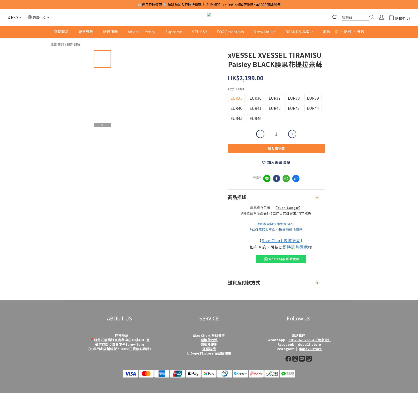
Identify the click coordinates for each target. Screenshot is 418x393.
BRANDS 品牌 (297, 31)
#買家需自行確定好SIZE (276, 224)
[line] (266, 178)
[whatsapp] (286, 178)
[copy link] (295, 178)
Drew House (265, 31)
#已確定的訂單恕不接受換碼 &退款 (276, 229)
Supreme (173, 31)
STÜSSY (199, 31)
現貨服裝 (110, 31)
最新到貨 (73, 44)
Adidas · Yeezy (142, 31)
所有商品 (61, 31)
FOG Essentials (230, 31)
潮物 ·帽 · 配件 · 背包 (344, 31)
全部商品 (57, 44)
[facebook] (276, 178)
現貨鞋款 (85, 31)
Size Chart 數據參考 (281, 240)
